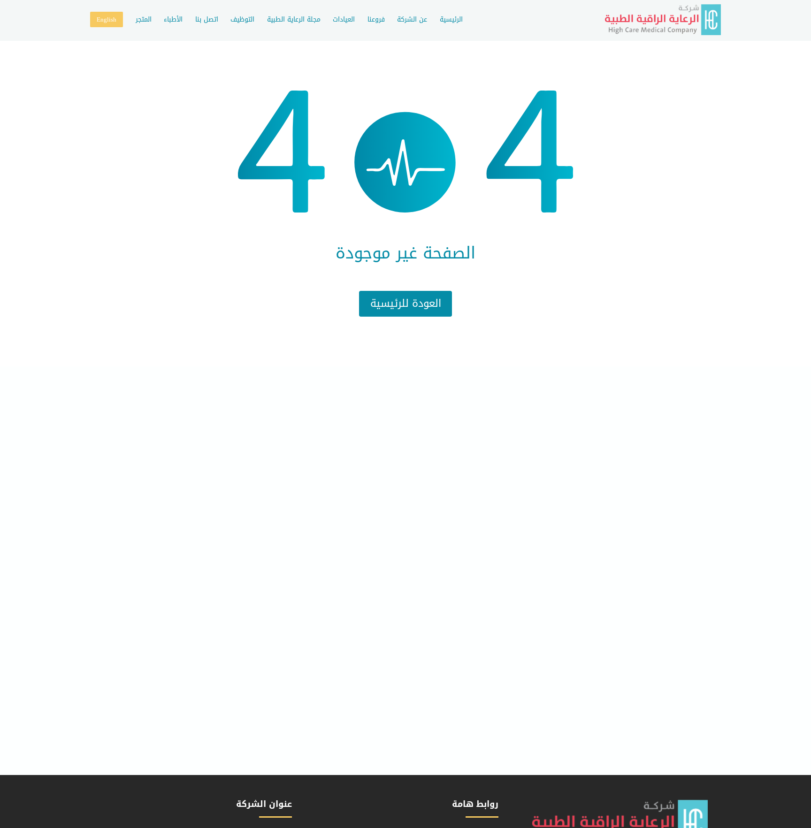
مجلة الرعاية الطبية (294, 19)
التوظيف (242, 19)
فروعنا (376, 19)
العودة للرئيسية (405, 303)
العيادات (344, 19)
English (106, 19)
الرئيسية (451, 19)
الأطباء (173, 19)
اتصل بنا (206, 19)
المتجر (144, 19)
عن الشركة (412, 19)
